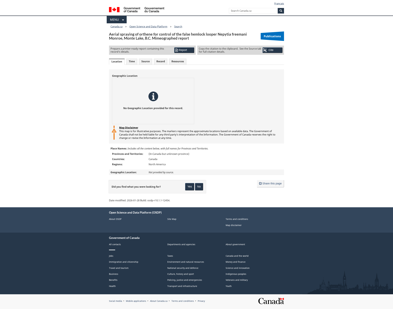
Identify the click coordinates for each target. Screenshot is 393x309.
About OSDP (115, 219)
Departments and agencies (181, 244)
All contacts (115, 244)
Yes (189, 186)
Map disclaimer (234, 225)
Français (279, 3)
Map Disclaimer (128, 127)
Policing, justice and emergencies (184, 279)
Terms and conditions (237, 219)
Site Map (171, 219)
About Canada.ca (158, 300)
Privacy (201, 300)
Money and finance (235, 261)
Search (178, 26)
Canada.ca (117, 26)
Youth (229, 286)
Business (113, 273)
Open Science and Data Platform (148, 26)
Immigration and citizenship (123, 261)
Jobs (111, 255)
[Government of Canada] (136, 10)
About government (235, 244)
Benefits (113, 279)
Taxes (170, 255)
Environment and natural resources (185, 261)
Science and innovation (238, 268)
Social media (115, 300)
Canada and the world (237, 255)
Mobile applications (136, 300)
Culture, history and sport (180, 273)
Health (112, 286)
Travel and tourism (118, 268)
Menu (115, 19)
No (199, 186)
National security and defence (182, 268)
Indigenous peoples (236, 273)
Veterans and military (237, 279)
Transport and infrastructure (182, 286)
